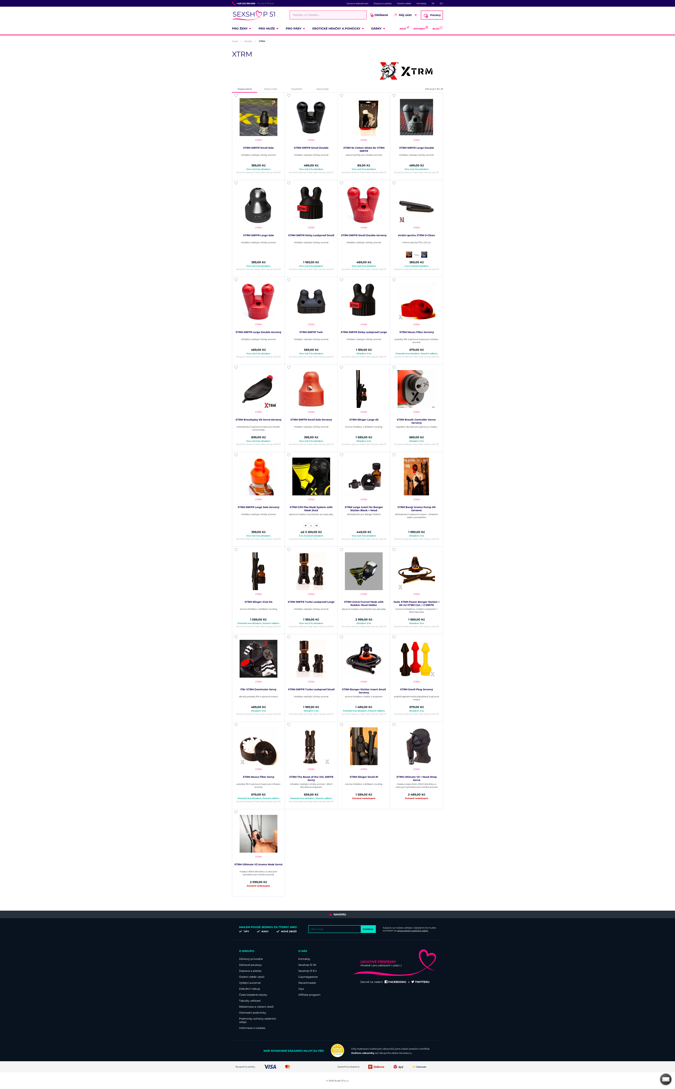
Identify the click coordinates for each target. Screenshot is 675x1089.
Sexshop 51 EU (307, 970)
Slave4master (307, 982)
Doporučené (244, 89)
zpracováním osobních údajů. (412, 930)
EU (441, 3)
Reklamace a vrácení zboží (256, 1006)
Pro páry (293, 28)
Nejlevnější (270, 89)
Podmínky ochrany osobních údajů (257, 1020)
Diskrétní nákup (249, 988)
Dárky (376, 28)
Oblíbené (380, 15)
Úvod (235, 41)
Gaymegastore (308, 976)
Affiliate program (309, 994)
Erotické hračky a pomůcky (336, 28)
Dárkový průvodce (251, 959)
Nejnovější (323, 89)
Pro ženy (240, 28)
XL (317, 525)
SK (433, 3)
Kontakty (421, 3)
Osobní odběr (404, 3)
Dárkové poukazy (250, 965)
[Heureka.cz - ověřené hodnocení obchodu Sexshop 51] (337, 1056)
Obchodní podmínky (252, 1012)
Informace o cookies (252, 1028)
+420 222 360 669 (245, 3)
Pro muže (267, 28)
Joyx (301, 988)
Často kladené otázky (253, 994)
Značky (248, 41)
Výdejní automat (250, 982)
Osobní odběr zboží (251, 976)
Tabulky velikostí (250, 1000)
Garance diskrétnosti (357, 3)
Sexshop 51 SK (307, 965)
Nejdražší (296, 89)
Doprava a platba (383, 3)
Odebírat (368, 929)
